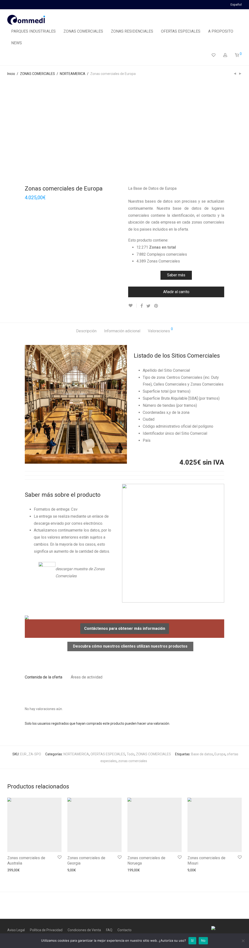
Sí (192, 940)
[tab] (86, 331)
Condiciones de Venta (84, 930)
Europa (219, 754)
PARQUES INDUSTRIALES (33, 31)
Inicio (11, 74)
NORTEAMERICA (72, 74)
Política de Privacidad (46, 930)
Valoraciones (160, 330)
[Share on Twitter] (148, 306)
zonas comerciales (132, 761)
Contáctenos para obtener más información (124, 628)
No (203, 940)
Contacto (124, 930)
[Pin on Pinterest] (156, 306)
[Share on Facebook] (141, 306)
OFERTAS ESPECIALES (180, 31)
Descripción (86, 331)
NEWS (16, 43)
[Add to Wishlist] (132, 306)
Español (236, 4)
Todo (130, 754)
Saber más (176, 275)
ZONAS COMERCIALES (83, 31)
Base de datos (202, 754)
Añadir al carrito (176, 291)
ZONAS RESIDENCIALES (132, 31)
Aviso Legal (16, 930)
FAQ (109, 930)
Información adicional (122, 331)
